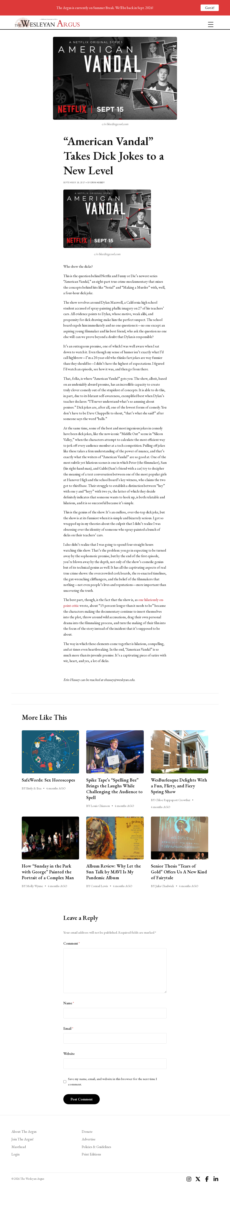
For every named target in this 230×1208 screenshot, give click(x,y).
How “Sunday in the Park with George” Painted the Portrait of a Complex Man (48, 872)
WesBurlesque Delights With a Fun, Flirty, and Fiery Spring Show (179, 786)
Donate (87, 1131)
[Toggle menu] (208, 22)
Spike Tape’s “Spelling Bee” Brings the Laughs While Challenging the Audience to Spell (114, 788)
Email (68, 1028)
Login (15, 1154)
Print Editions (91, 1154)
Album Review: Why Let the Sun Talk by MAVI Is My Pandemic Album (113, 872)
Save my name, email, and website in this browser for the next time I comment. (112, 1082)
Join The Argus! (22, 1139)
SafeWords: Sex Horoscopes (48, 780)
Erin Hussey (97, 182)
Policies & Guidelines (96, 1146)
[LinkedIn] (216, 1179)
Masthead (18, 1146)
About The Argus (24, 1131)
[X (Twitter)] (198, 1179)
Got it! (209, 7)
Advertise (88, 1139)
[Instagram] (189, 1179)
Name (68, 1003)
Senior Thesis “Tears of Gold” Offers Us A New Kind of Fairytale (179, 872)
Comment (71, 943)
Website (69, 1053)
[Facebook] (207, 1179)
